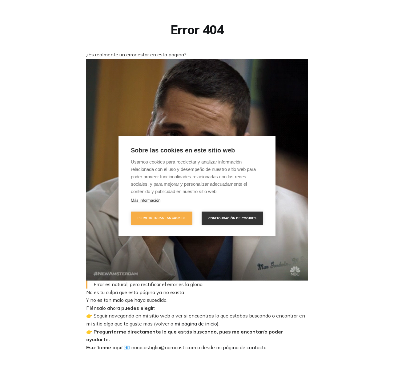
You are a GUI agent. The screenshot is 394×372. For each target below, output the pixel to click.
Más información (145, 200)
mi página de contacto (241, 347)
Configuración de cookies (232, 218)
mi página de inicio (196, 324)
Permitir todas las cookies (161, 218)
